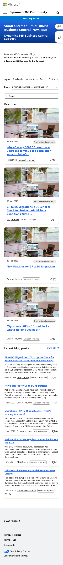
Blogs (7, 87)
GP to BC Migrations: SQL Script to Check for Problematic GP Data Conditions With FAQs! (29, 359)
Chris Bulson (22, 462)
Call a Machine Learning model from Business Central (30, 472)
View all (51, 347)
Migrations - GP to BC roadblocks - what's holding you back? (28, 327)
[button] (58, 12)
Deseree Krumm (14, 279)
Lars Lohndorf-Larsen (26, 490)
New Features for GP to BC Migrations (31, 266)
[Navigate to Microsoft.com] (11, 4)
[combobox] (31, 96)
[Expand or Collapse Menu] (4, 12)
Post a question (31, 18)
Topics (7, 79)
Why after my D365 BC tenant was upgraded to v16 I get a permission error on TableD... (29, 150)
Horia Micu (12, 159)
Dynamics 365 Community (28, 12)
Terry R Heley (13, 219)
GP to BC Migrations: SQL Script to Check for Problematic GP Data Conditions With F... (29, 210)
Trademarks (9, 544)
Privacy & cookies (12, 534)
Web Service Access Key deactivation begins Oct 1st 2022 (31, 441)
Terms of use (10, 539)
